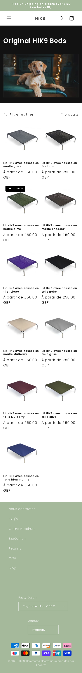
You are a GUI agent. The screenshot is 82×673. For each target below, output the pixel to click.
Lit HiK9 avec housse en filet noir (59, 164)
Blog (12, 568)
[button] (9, 18)
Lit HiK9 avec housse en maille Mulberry (21, 352)
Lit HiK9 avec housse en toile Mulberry (21, 415)
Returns (15, 548)
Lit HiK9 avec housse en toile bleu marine (21, 477)
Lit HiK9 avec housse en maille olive (21, 227)
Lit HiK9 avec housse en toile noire (59, 289)
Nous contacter (22, 509)
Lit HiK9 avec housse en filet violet (21, 289)
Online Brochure (22, 529)
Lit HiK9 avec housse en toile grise (59, 352)
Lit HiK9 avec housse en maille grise (21, 164)
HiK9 (22, 661)
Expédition (17, 538)
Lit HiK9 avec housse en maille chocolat (59, 227)
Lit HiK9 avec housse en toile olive (59, 415)
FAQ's (13, 519)
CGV (12, 558)
